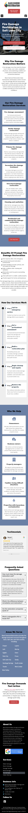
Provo (16, 656)
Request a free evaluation (14, 47)
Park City (5, 656)
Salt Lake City (7, 659)
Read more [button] (6, 550)
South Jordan (19, 663)
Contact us (14, 702)
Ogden (5, 653)
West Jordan (18, 666)
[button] (2, 16)
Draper (5, 646)
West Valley (5, 670)
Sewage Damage (7, 768)
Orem (16, 653)
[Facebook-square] (25, 15)
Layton (17, 646)
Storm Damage (7, 766)
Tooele (5, 666)
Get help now (14, 239)
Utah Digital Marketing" (11, 811)
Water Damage (7, 764)
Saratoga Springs (8, 663)
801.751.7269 (11, 689)
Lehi (4, 649)
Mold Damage (7, 770)
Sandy (17, 659)
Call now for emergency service (14, 42)
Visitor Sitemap (7, 775)
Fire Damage (6, 772)
